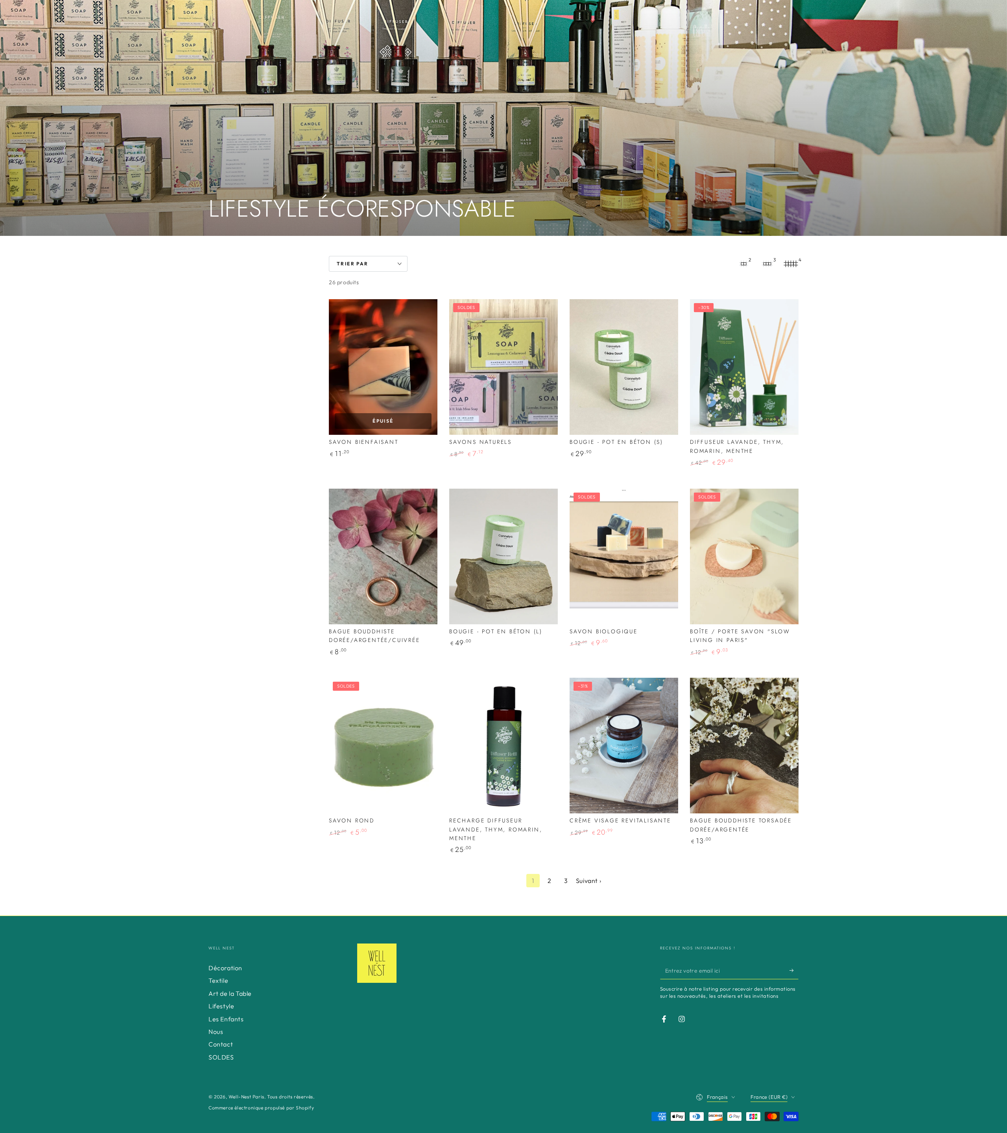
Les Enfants (226, 1019)
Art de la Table (230, 993)
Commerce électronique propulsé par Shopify (261, 1108)
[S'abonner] (794, 970)
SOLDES (221, 1057)
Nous (215, 1032)
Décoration (225, 968)
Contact (220, 1044)
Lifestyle (221, 1006)
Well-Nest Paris (246, 1097)
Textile (218, 980)
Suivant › (588, 881)
